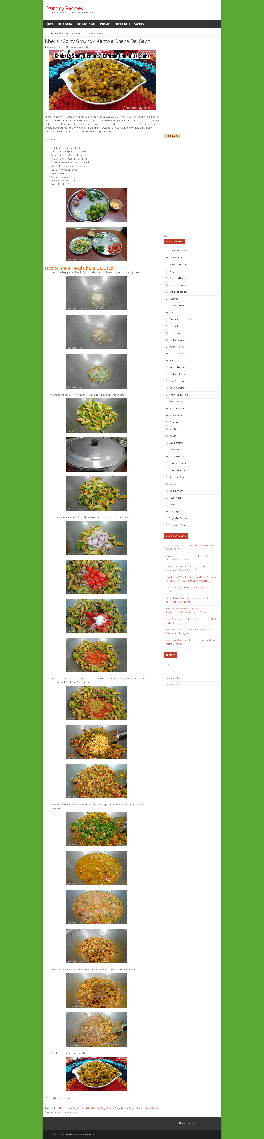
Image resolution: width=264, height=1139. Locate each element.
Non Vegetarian (177, 381)
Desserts (173, 299)
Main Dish (105, 23)
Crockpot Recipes (178, 292)
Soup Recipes (176, 491)
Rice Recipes (175, 436)
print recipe (172, 136)
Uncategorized (176, 511)
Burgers (173, 271)
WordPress (87, 1134)
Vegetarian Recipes (86, 23)
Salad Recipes (176, 443)
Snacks (172, 484)
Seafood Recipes (177, 456)
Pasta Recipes (176, 402)
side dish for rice (177, 463)
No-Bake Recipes (178, 374)
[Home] (60, 33)
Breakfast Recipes (178, 264)
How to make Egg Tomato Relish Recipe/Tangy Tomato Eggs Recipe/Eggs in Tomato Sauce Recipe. (109, 1108)
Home (50, 23)
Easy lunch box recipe (180, 319)
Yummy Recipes (65, 8)
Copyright (139, 23)
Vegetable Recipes (178, 518)
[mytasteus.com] (188, 1123)
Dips (171, 312)
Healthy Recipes (177, 340)
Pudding (173, 422)
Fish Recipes (175, 333)
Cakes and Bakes (177, 278)
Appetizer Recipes (178, 250)
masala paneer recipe (66, 1112)
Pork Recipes (175, 415)
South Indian (175, 498)
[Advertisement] (187, 86)
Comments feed (174, 678)
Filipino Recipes (122, 23)
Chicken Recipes (177, 285)
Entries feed (171, 671)
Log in (169, 664)
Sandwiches (175, 449)
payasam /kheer (177, 408)
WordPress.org (173, 684)
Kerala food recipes (179, 353)
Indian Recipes (65, 23)
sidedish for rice (177, 470)
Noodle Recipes (177, 388)
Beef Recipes (175, 257)
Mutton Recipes (177, 367)
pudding (173, 429)
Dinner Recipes (176, 305)
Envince (98, 1134)
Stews (172, 504)
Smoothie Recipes (178, 477)
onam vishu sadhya (178, 395)
